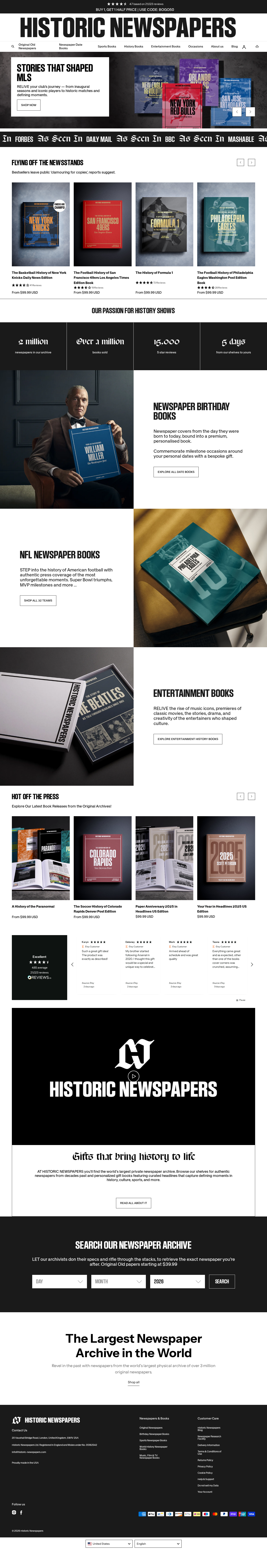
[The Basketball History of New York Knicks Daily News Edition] (41, 224)
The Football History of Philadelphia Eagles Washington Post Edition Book (225, 278)
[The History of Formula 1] (164, 224)
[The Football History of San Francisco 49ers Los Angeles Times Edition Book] (103, 224)
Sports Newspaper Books (153, 1440)
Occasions (195, 46)
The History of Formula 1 (154, 273)
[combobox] (109, 1544)
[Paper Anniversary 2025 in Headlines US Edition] (164, 858)
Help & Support (206, 1479)
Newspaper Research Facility (209, 1437)
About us (217, 46)
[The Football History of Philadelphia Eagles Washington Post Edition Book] (226, 224)
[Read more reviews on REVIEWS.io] (39, 978)
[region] (162, 964)
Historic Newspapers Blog (209, 1429)
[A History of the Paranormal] (41, 858)
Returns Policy (205, 1460)
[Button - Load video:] (133, 1076)
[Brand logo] (46, 1420)
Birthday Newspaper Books (154, 1434)
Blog (234, 46)
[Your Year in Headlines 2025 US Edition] (226, 858)
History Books (133, 46)
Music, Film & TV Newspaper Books (149, 1456)
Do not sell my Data (208, 1485)
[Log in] (244, 47)
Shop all (133, 1382)
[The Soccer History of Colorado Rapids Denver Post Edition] (103, 858)
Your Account (205, 1492)
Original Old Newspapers (27, 46)
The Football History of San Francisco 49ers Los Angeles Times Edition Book (101, 278)
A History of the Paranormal (33, 906)
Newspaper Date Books (70, 46)
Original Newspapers (151, 1428)
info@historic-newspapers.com (29, 1452)
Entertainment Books (165, 46)
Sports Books (107, 46)
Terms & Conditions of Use (209, 1452)
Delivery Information (209, 1445)
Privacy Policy (205, 1466)
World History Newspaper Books (153, 1448)
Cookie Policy (205, 1473)
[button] (13, 18)
